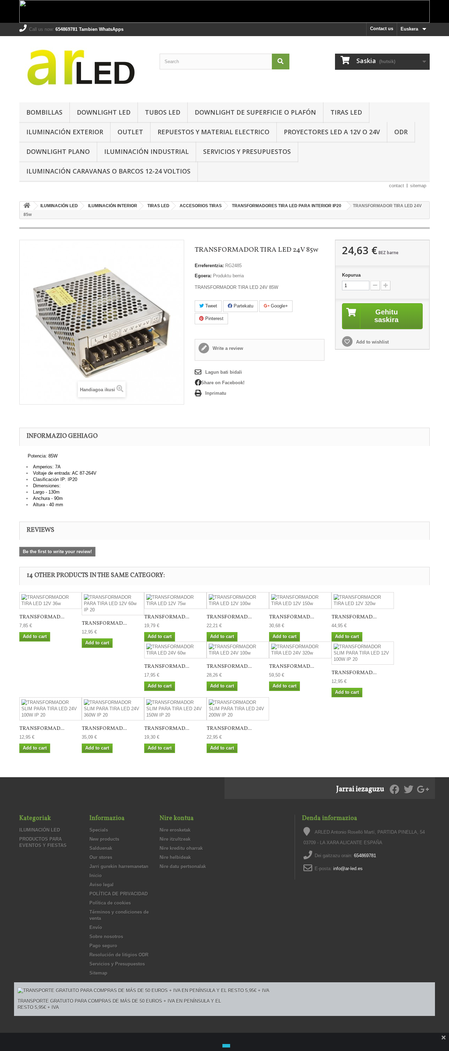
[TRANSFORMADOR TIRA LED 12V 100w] (238, 600)
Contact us (381, 28)
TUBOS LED (162, 112)
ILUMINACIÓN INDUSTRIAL (146, 151)
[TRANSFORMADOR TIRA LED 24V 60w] (175, 650)
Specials (98, 830)
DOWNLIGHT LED (103, 112)
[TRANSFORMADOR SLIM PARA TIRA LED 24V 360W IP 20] (113, 708)
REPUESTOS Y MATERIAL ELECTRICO (213, 132)
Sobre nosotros (106, 936)
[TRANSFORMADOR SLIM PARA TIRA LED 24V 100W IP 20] (50, 708)
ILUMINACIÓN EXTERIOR (64, 132)
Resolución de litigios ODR (118, 954)
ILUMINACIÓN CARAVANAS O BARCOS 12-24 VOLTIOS (108, 171)
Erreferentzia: (209, 265)
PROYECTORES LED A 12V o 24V (332, 132)
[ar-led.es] (84, 67)
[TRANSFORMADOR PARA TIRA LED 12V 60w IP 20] (113, 603)
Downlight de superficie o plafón (255, 112)
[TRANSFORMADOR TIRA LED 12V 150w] (300, 600)
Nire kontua (177, 818)
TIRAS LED (346, 112)
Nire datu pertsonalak (183, 866)
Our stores (100, 857)
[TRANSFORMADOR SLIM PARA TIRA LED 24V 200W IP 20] (238, 708)
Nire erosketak (175, 830)
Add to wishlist (372, 342)
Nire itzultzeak (175, 839)
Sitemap (98, 973)
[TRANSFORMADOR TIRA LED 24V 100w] (238, 650)
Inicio (95, 875)
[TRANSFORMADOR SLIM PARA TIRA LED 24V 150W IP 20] (175, 708)
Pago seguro (103, 945)
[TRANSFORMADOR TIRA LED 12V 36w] (50, 600)
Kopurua (351, 275)
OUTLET (130, 132)
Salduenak (100, 848)
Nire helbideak (175, 857)
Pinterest (213, 318)
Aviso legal (101, 884)
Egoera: (203, 275)
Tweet (210, 305)
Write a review (227, 348)
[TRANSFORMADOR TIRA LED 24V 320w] (300, 650)
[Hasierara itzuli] (26, 206)
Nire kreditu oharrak (181, 848)
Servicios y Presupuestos (247, 151)
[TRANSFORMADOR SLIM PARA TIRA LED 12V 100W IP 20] (362, 653)
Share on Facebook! (222, 382)
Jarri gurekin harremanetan (118, 866)
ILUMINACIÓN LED (39, 830)
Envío (95, 927)
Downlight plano (58, 151)
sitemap (418, 185)
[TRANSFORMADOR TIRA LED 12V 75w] (175, 600)
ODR (401, 132)
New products (104, 839)
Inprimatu (215, 393)
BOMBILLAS (44, 112)
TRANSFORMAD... (41, 617)
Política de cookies (110, 903)
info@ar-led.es (348, 868)
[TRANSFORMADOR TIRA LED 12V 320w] (362, 600)
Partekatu (242, 305)
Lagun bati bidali (223, 372)
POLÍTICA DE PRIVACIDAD (118, 893)
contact (396, 185)
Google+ (278, 305)
